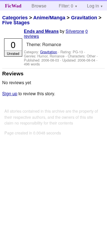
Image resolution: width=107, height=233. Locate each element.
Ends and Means (41, 31)
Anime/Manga (49, 17)
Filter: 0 (66, 5)
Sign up (9, 93)
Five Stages (16, 22)
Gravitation (84, 17)
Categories (15, 17)
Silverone (75, 31)
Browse (39, 5)
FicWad (13, 6)
